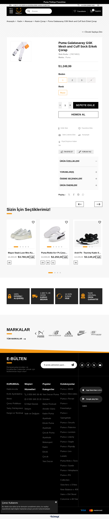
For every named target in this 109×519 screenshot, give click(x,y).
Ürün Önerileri (68, 185)
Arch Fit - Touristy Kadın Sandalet (87, 253)
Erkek (45, 452)
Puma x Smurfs (67, 422)
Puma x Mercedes (68, 394)
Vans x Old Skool (68, 494)
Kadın (45, 447)
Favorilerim (81, 11)
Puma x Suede (67, 465)
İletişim (28, 409)
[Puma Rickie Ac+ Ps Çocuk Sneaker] (54, 234)
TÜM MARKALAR (14, 339)
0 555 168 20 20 (33, 399)
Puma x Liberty (67, 437)
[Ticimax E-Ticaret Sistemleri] (54, 517)
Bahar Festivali (49, 404)
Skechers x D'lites (68, 485)
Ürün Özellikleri (69, 161)
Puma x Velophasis (69, 470)
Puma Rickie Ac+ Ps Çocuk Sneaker (54, 253)
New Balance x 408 (69, 489)
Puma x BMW (66, 389)
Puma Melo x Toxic (69, 461)
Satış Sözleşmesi (15, 408)
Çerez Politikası (14, 403)
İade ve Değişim (32, 413)
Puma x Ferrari (67, 399)
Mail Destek (32, 404)
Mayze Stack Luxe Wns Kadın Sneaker (21, 253)
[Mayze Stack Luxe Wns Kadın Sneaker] (21, 234)
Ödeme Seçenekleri (71, 179)
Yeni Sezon (48, 461)
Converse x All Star (69, 499)
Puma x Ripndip (67, 446)
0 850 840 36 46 (34, 394)
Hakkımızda (12, 389)
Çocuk (46, 456)
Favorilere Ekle (33, 222)
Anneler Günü (49, 409)
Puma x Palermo (68, 427)
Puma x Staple (67, 442)
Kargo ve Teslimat (15, 413)
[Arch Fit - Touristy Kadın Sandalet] (87, 234)
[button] (16, 246)
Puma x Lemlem (67, 432)
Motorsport (48, 442)
